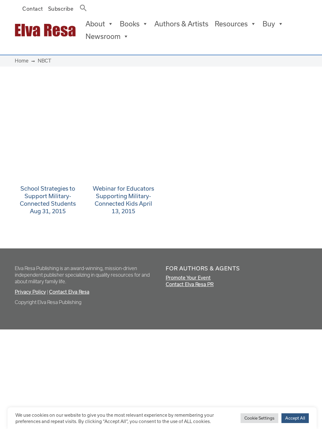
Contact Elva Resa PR (190, 284)
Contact (32, 9)
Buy (269, 24)
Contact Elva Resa (69, 292)
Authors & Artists (181, 24)
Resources (231, 24)
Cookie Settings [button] (259, 418)
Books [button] (130, 24)
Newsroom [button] (103, 36)
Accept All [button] (295, 418)
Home (22, 60)
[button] (81, 6)
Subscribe (61, 9)
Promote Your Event (188, 277)
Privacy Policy (30, 292)
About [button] (95, 24)
